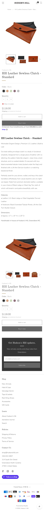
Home (9, 9)
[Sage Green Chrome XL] (11, 91)
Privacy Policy (7, 438)
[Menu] (3, 3)
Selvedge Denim (8, 391)
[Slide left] (4, 59)
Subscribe (22, 365)
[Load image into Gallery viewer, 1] (11, 59)
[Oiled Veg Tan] (7, 91)
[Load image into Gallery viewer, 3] (33, 59)
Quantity (5, 96)
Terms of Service (8, 441)
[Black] (4, 91)
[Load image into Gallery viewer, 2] (22, 59)
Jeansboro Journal (8, 420)
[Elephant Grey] (18, 91)
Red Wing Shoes (8, 398)
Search (4, 423)
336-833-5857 (7, 456)
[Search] (41, 3)
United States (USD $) (21, 487)
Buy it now (22, 123)
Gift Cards (5, 405)
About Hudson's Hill (9, 416)
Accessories (6, 401)
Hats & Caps (6, 387)
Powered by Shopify (22, 506)
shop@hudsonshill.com (10, 452)
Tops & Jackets (7, 394)
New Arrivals (6, 384)
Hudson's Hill (6, 70)
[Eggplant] (14, 91)
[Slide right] (39, 59)
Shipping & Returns (9, 434)
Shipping (4, 111)
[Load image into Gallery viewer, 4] (34, 274)
